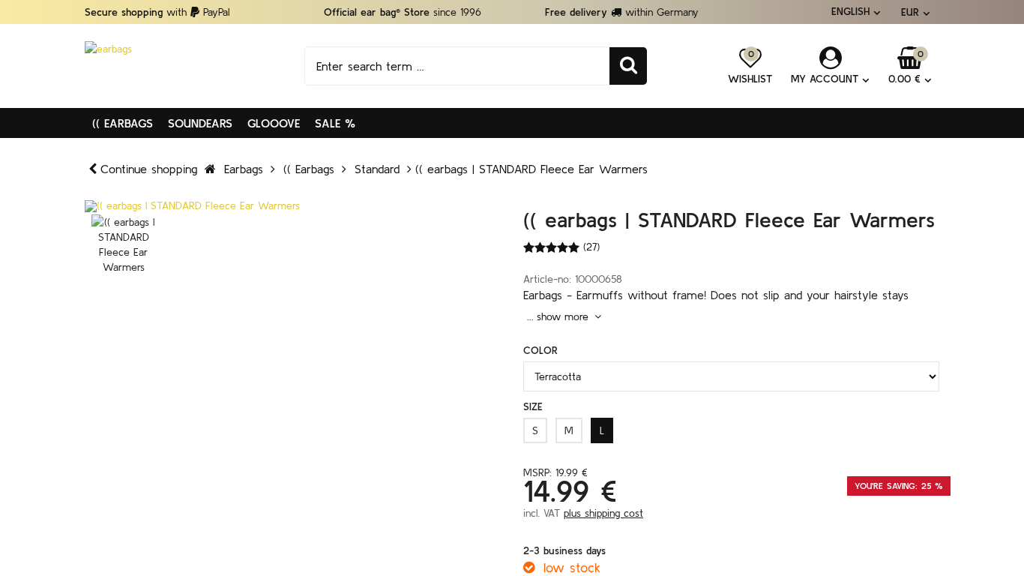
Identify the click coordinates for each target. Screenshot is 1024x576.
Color (540, 350)
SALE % (335, 123)
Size (533, 406)
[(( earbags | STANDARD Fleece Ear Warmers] (293, 206)
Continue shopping (148, 169)
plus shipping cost (603, 513)
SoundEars (200, 123)
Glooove (273, 123)
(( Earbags (122, 123)
